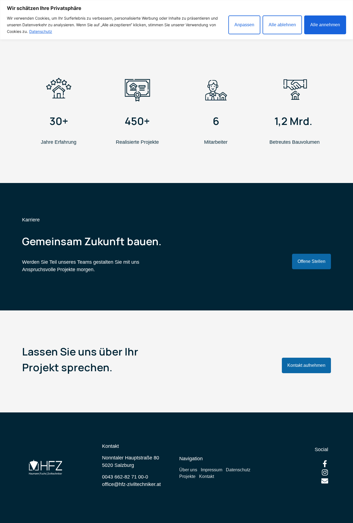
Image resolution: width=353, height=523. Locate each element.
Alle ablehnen (282, 24)
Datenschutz (40, 31)
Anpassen (244, 24)
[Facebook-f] (324, 463)
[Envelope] (324, 480)
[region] (176, 20)
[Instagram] (324, 472)
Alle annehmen (325, 24)
